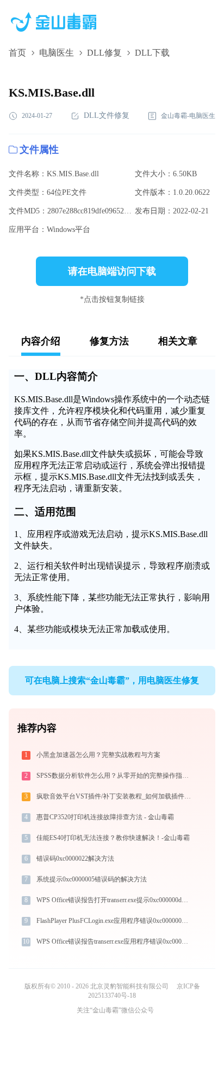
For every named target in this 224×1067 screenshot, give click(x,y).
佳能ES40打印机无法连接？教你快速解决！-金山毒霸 (113, 838)
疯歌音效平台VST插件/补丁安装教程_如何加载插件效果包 (114, 796)
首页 (17, 52)
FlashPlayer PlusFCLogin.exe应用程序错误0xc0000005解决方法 (114, 921)
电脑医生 (56, 52)
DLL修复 (104, 52)
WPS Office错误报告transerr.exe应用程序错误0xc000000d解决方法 (114, 941)
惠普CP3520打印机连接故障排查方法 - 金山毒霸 (105, 817)
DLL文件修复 (106, 115)
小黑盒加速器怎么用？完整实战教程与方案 (98, 755)
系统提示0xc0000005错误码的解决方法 (91, 879)
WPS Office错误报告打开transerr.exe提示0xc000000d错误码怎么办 (114, 900)
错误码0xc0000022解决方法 (75, 858)
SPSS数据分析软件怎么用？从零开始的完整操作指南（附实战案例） (114, 775)
